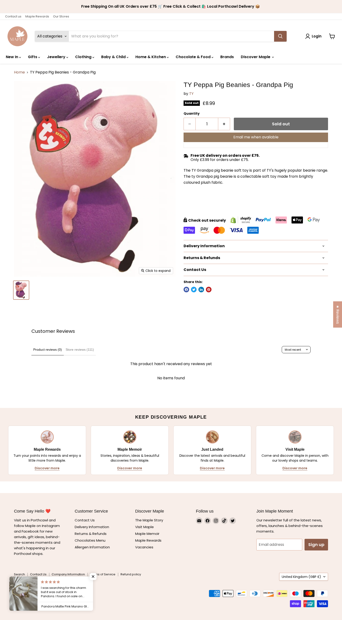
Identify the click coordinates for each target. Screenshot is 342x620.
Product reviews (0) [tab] (47, 349)
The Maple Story (149, 520)
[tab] (256, 198)
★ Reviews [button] (337, 314)
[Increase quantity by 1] (224, 124)
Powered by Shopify (29, 585)
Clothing (83, 57)
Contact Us (85, 520)
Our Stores (61, 16)
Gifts (33, 57)
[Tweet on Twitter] (194, 289)
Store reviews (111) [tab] (80, 349)
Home (19, 72)
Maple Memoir (147, 533)
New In (12, 57)
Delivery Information (92, 526)
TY (191, 93)
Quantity (192, 113)
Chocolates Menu (90, 540)
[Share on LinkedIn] (201, 289)
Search (19, 574)
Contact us (13, 16)
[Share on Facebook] (186, 289)
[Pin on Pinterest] (208, 289)
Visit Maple (144, 526)
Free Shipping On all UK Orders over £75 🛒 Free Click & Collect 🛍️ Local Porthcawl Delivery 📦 (171, 6)
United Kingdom (301, 576)
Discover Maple (256, 57)
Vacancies (144, 547)
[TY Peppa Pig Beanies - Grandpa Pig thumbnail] (21, 290)
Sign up (316, 544)
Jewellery (56, 57)
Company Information (68, 574)
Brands (227, 57)
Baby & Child (114, 57)
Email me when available (255, 137)
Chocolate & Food (193, 57)
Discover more (47, 468)
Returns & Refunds (91, 533)
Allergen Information (92, 547)
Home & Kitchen (151, 57)
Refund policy (131, 574)
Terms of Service (102, 574)
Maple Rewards (37, 16)
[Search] (280, 36)
